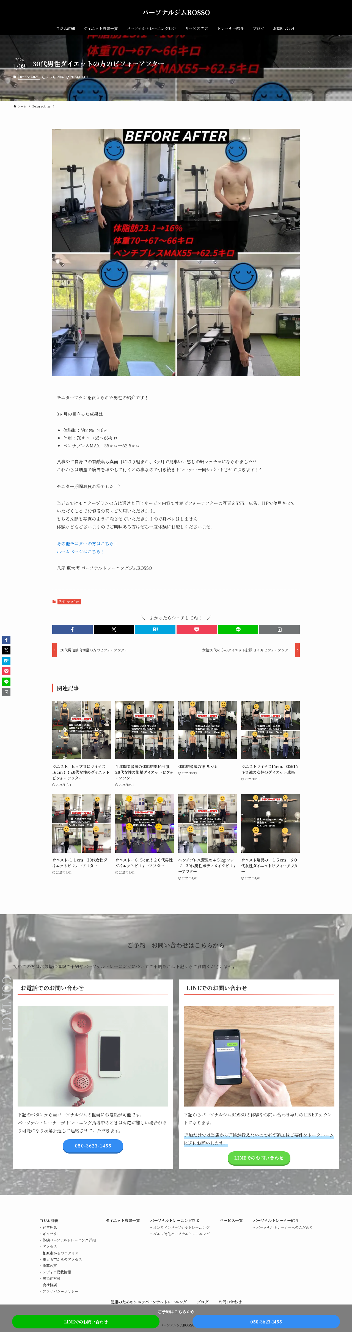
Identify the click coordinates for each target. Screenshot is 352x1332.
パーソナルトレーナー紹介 (276, 1220)
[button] (72, 629)
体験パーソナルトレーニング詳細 (69, 1240)
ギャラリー (52, 1233)
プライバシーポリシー (60, 1291)
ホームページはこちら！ (81, 551)
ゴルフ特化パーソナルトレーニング (181, 1233)
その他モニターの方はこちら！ (87, 543)
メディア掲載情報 (57, 1272)
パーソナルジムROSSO (176, 12)
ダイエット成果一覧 (123, 1220)
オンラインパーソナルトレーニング (181, 1227)
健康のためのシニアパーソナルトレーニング (149, 1302)
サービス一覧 (231, 1220)
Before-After (29, 77)
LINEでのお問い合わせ (86, 1322)
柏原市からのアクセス (60, 1253)
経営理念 (50, 1227)
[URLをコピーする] (279, 629)
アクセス (50, 1246)
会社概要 (50, 1284)
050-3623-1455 (266, 1322)
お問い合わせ (230, 1302)
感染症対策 (52, 1278)
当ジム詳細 (48, 1220)
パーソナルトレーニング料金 (175, 1220)
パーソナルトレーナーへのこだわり (284, 1227)
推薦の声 (50, 1265)
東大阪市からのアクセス (62, 1259)
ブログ (202, 1302)
